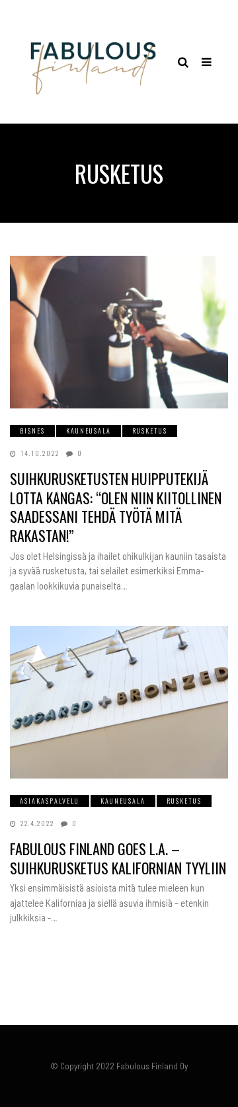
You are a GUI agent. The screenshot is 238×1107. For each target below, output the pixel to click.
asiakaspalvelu (49, 801)
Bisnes (32, 431)
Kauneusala (88, 431)
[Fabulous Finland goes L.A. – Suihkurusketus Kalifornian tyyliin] (119, 702)
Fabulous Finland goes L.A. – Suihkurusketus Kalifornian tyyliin (118, 858)
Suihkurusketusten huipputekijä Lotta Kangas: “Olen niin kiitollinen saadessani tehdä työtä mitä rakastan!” (115, 507)
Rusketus (149, 431)
